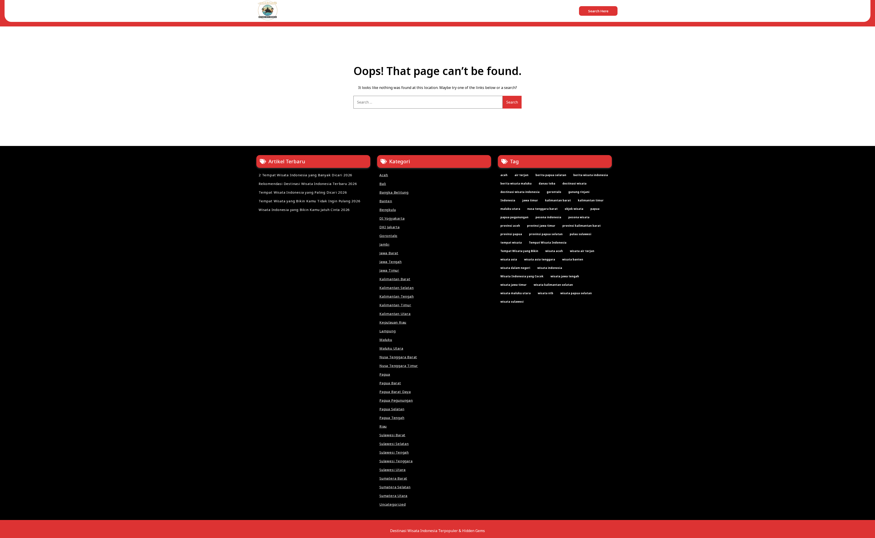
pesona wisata (578, 217)
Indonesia (507, 200)
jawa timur (530, 200)
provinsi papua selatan (546, 234)
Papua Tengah (391, 417)
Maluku (385, 339)
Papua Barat (390, 383)
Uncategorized (392, 504)
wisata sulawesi (512, 302)
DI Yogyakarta (391, 218)
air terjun (521, 175)
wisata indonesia (549, 268)
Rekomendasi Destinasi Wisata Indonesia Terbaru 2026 (308, 183)
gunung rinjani (578, 192)
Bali (382, 183)
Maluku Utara (391, 348)
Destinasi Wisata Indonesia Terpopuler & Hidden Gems (437, 530)
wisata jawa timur (513, 285)
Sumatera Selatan (395, 487)
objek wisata (574, 209)
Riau (383, 426)
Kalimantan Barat (394, 279)
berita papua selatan (550, 175)
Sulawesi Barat (392, 435)
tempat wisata (511, 242)
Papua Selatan (391, 409)
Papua (384, 374)
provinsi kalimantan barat (581, 226)
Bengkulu (387, 209)
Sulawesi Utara (392, 469)
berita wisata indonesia (590, 175)
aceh (503, 175)
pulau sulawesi (580, 234)
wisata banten (572, 259)
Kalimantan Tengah (396, 296)
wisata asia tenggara (539, 259)
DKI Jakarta (389, 227)
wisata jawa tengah (565, 276)
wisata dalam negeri (515, 268)
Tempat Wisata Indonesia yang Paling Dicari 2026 (303, 192)
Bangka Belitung (394, 192)
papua (595, 209)
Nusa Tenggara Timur (398, 365)
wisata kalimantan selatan (553, 285)
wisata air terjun (582, 251)
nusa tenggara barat (542, 209)
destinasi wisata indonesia (520, 192)
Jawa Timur (389, 270)
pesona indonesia (548, 217)
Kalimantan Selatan (396, 287)
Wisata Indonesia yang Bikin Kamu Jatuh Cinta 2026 (304, 209)
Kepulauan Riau (392, 322)
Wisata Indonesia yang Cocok (521, 276)
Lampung (387, 331)
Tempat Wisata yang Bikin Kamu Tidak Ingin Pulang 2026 (309, 201)
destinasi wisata (574, 183)
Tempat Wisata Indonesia (547, 242)
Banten (385, 201)
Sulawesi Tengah (394, 452)
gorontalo (554, 192)
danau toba (547, 183)
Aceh (383, 175)
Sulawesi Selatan (394, 443)
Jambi (384, 244)
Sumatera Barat (393, 478)
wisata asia (508, 259)
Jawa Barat (388, 253)
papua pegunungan (514, 217)
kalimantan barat (558, 200)
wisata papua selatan (576, 293)
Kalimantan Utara (395, 313)
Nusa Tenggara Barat (398, 357)
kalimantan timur (591, 200)
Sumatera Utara (393, 495)
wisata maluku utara (515, 293)
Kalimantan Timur (395, 305)
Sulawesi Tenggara (396, 461)
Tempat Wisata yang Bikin (519, 251)
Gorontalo (388, 235)
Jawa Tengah (390, 261)
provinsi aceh (510, 226)
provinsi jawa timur (541, 226)
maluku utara (510, 209)
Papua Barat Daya (395, 391)
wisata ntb (545, 293)
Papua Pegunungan (396, 400)
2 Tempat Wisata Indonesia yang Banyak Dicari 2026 (305, 175)
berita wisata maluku (516, 183)
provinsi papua (511, 234)
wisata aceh (554, 251)
